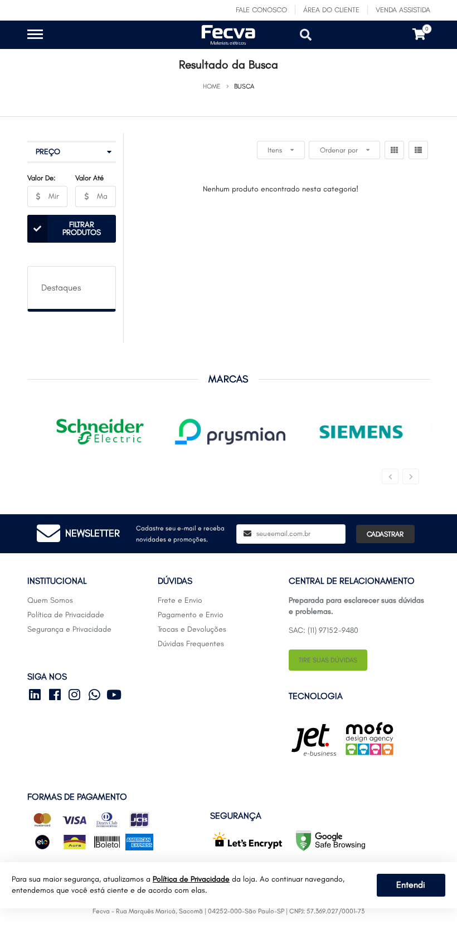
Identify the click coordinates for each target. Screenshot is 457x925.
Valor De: (41, 178)
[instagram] (77, 697)
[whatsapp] (96, 697)
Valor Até (89, 178)
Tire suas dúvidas (328, 660)
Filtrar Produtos (81, 228)
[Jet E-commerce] (313, 740)
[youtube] (115, 697)
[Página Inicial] (143, 43)
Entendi (410, 884)
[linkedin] (37, 697)
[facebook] (57, 697)
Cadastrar (385, 534)
